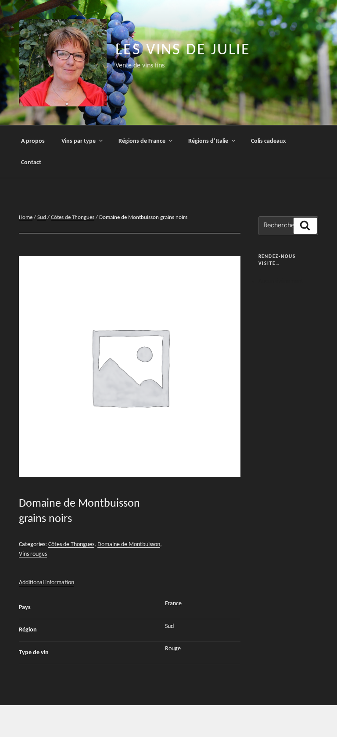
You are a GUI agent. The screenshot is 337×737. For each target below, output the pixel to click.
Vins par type (78, 141)
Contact (31, 162)
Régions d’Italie (208, 141)
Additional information (46, 582)
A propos (33, 141)
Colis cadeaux (268, 141)
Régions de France (141, 141)
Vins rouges (33, 554)
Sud (41, 217)
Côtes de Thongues (72, 217)
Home (25, 217)
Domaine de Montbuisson (128, 544)
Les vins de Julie (183, 50)
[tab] (46, 583)
